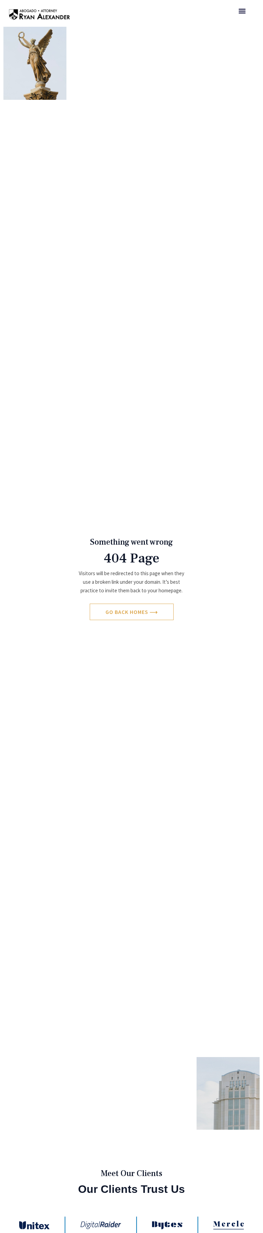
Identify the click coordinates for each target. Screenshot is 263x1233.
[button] (242, 10)
